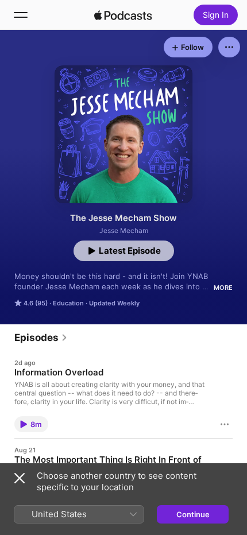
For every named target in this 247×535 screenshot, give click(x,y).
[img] (123, 15)
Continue (193, 514)
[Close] (19, 478)
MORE (223, 288)
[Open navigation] (20, 15)
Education (68, 303)
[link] (41, 337)
